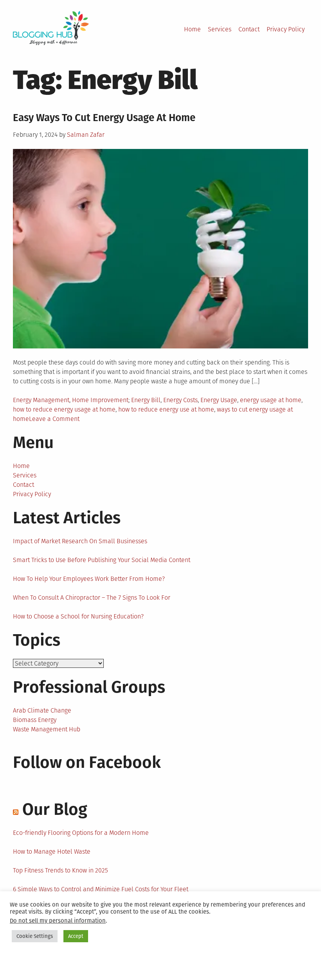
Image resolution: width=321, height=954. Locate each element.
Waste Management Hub (46, 729)
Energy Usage (218, 400)
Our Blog (54, 809)
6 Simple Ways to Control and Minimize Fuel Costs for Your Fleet (100, 889)
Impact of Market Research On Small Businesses (80, 541)
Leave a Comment (54, 419)
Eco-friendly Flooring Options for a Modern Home (81, 832)
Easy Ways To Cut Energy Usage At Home (104, 118)
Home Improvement (100, 400)
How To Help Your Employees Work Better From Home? (89, 578)
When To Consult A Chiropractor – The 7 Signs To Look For (91, 597)
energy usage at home (270, 400)
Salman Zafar (86, 134)
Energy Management (41, 400)
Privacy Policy (286, 29)
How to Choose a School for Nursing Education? (78, 616)
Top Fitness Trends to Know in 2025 (60, 870)
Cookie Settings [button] (34, 936)
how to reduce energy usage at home (64, 409)
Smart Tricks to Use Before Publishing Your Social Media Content (101, 560)
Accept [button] (75, 936)
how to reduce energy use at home (166, 409)
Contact (249, 29)
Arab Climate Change (42, 710)
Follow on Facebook (87, 762)
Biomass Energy (34, 720)
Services (219, 29)
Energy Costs (180, 400)
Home (192, 29)
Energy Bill (145, 400)
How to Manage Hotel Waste (51, 851)
